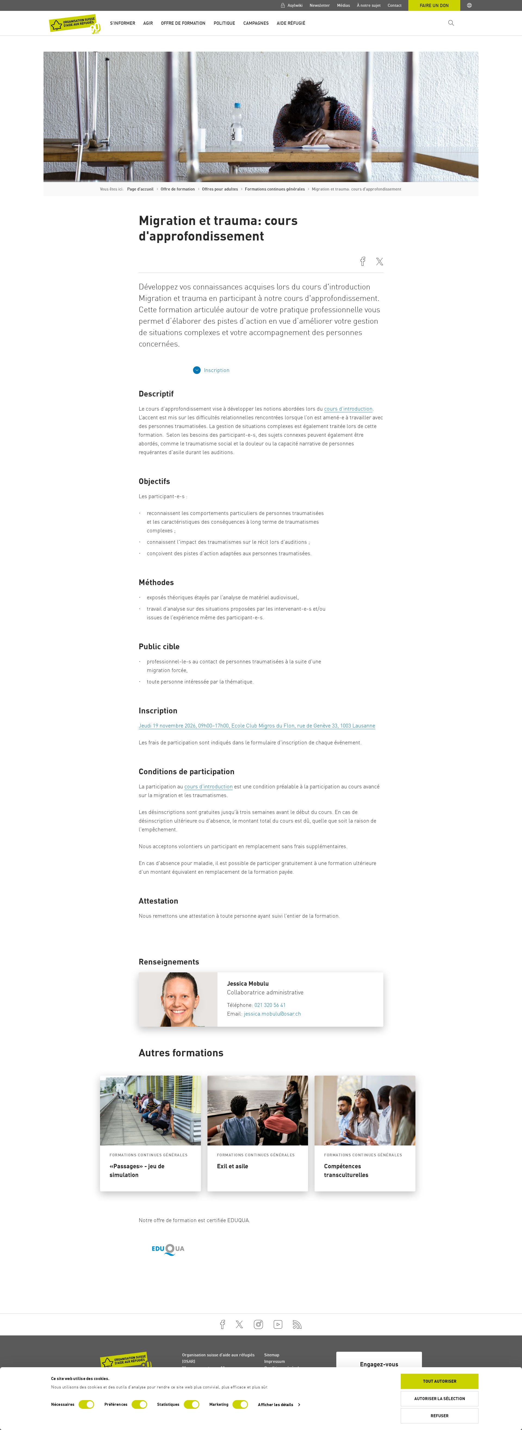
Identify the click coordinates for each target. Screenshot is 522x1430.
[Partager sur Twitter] (380, 262)
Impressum (274, 1361)
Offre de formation (183, 23)
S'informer (122, 23)
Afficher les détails (275, 1404)
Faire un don (434, 5)
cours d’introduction (348, 408)
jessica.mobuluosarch (272, 1013)
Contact (395, 5)
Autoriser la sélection (439, 1398)
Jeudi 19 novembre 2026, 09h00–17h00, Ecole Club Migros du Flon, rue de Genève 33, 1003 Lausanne (257, 725)
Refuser (440, 1415)
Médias (343, 5)
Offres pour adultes (220, 189)
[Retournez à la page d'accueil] (75, 24)
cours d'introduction (208, 786)
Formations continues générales (275, 189)
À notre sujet (369, 5)
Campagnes (256, 23)
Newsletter (320, 5)
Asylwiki (295, 5)
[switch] (139, 1404)
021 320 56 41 (270, 1004)
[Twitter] (239, 1324)
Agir (148, 23)
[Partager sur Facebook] (363, 262)
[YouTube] (278, 1324)
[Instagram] (258, 1324)
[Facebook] (222, 1324)
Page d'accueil (140, 189)
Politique (224, 23)
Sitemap (271, 1354)
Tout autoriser (439, 1381)
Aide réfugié (291, 23)
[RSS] (297, 1324)
